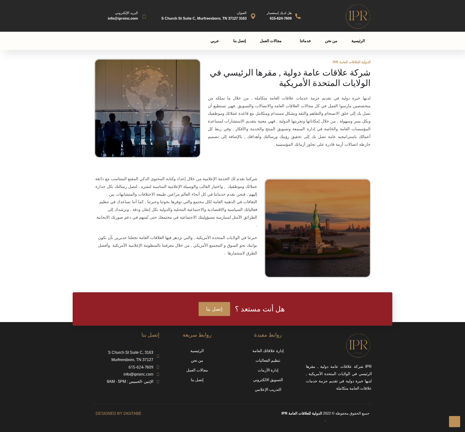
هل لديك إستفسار (279, 13)
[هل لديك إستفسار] (298, 16)
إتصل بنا (239, 41)
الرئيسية (358, 41)
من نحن (331, 41)
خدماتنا (305, 41)
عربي (214, 41)
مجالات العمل (271, 41)
